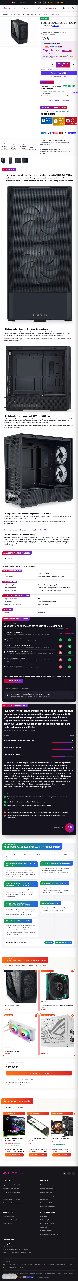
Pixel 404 (43, 1216)
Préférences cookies (36, 1273)
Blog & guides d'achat (47, 1223)
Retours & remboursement (12, 1199)
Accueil (5, 14)
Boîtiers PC (42, 530)
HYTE (21, 1267)
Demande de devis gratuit (11, 1192)
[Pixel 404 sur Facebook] (64, 1173)
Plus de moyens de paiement (59, 76)
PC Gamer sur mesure (47, 1185)
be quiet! (37, 1264)
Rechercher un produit (47, 1206)
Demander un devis (13, 680)
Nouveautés (44, 1199)
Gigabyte (51, 1264)
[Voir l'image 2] (10, 160)
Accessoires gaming (47, 1195)
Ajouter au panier (63, 64)
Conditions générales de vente (13, 1203)
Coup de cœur (8, 1107)
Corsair (15, 1264)
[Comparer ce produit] (74, 64)
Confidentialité (68, 1273)
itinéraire (73, 92)
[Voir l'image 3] (18, 160)
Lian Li (4, 1267)
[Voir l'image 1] (3, 160)
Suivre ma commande (10, 1195)
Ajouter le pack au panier (39, 1073)
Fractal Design (61, 1264)
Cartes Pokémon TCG (47, 1188)
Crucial (70, 1264)
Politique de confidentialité (49, 1234)
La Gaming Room (46, 1220)
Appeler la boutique (63, 942)
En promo (19, 1107)
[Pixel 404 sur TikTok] (73, 1173)
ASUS (9, 1264)
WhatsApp (49, 942)
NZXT (44, 1264)
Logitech (23, 1264)
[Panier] (73, 8)
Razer (30, 1264)
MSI (4, 1264)
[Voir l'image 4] (25, 160)
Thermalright (13, 1267)
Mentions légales (46, 1230)
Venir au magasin (8, 1216)
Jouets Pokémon (46, 1192)
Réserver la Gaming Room (11, 1220)
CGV (59, 1273)
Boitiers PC (31, 14)
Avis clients (43, 1227)
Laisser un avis (7, 1223)
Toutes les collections (47, 1203)
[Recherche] (64, 8)
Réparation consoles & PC (11, 1185)
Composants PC (17, 14)
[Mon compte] (68, 8)
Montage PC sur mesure (11, 1188)
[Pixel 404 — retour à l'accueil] (13, 1173)
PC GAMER (25, 8)
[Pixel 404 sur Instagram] (69, 1173)
